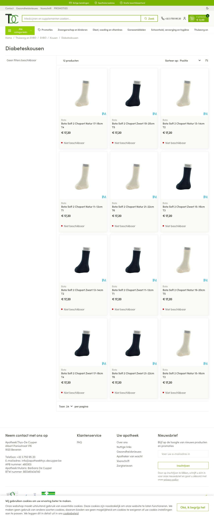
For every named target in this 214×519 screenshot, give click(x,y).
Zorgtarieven (124, 465)
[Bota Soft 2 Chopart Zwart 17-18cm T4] (83, 342)
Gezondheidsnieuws (27, 8)
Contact (9, 8)
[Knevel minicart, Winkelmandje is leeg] (192, 18)
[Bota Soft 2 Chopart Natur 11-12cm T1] (83, 175)
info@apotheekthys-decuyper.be (42, 460)
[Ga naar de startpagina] (12, 18)
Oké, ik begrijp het (192, 507)
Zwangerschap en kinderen (72, 29)
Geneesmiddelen (137, 29)
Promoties (47, 29)
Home (8, 37)
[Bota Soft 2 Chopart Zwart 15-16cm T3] (184, 175)
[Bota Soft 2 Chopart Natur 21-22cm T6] (134, 175)
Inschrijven (183, 465)
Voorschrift (45, 8)
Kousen (54, 37)
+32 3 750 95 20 (26, 457)
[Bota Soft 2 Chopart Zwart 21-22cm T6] (134, 342)
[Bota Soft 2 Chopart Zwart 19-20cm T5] (134, 92)
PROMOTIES (61, 8)
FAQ (79, 442)
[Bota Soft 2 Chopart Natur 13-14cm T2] (184, 92)
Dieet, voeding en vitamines (107, 29)
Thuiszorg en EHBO (26, 37)
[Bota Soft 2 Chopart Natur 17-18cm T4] (83, 92)
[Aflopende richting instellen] (207, 60)
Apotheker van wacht (129, 456)
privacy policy (171, 479)
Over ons (122, 442)
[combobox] (81, 18)
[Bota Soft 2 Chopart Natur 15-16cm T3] (184, 342)
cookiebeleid (71, 513)
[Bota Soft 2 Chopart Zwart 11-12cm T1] (134, 259)
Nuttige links (124, 447)
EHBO (43, 37)
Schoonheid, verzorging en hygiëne (170, 29)
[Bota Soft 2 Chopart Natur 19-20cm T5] (184, 259)
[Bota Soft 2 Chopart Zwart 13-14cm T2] (83, 259)
